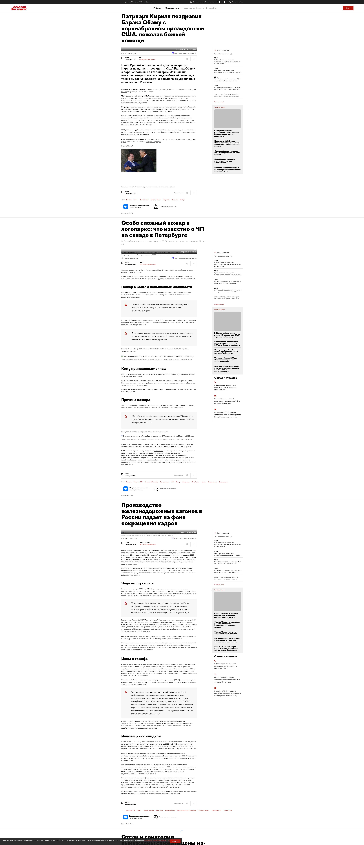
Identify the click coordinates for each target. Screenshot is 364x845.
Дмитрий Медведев (153, 142)
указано (132, 381)
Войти (348, 8)
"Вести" (130, 146)
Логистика (185, 482)
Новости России (156, 200)
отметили (136, 310)
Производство (228, 810)
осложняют (158, 451)
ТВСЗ (147, 553)
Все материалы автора (147, 59)
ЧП (172, 482)
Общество (166, 200)
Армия (204, 482)
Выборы (182, 200)
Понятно (175, 841)
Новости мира (144, 200)
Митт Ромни (174, 132)
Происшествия (164, 482)
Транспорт (159, 810)
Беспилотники (212, 482)
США (135, 200)
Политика (175, 200)
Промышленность (203, 810)
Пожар (178, 482)
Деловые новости (149, 810)
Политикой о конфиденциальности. (157, 840)
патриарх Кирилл (138, 89)
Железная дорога (170, 810)
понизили (174, 462)
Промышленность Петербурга (186, 810)
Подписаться (197, 2)
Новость (129, 200)
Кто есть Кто (211, 8)
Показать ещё (219, 102)
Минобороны (195, 482)
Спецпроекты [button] (172, 8)
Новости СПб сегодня (151, 482)
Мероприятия (188, 8)
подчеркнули (137, 422)
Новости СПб (138, 482)
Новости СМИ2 (127, 213)
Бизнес (139, 810)
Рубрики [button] (158, 8)
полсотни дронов (184, 447)
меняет (154, 458)
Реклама (200, 8)
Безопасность (223, 482)
